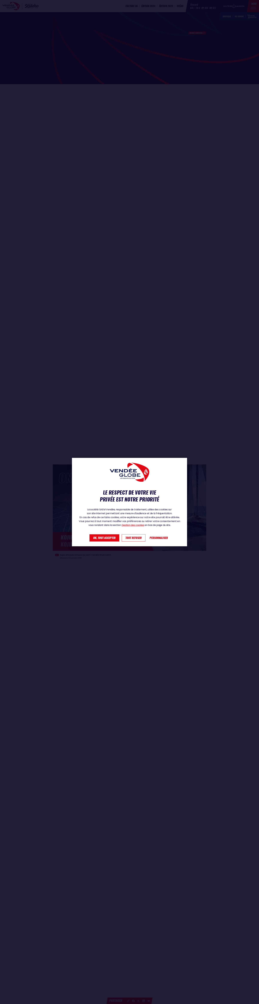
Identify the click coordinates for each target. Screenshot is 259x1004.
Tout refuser (133, 538)
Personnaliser (159, 538)
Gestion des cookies (133, 525)
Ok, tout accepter (104, 538)
